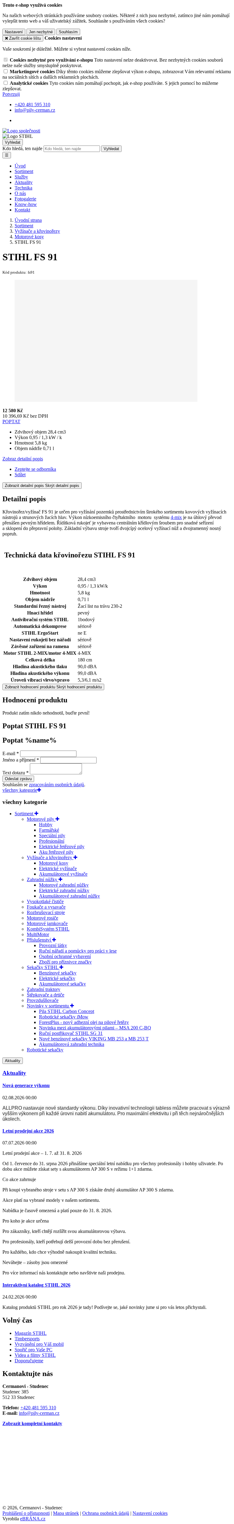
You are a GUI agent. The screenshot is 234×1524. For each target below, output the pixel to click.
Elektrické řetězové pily (61, 846)
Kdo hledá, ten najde (22, 148)
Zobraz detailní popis (22, 458)
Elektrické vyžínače (58, 868)
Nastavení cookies (150, 1513)
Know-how (26, 204)
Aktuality (24, 182)
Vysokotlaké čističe (45, 901)
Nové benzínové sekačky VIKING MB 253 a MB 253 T (94, 1038)
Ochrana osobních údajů (105, 1513)
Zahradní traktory (43, 989)
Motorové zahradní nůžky (64, 885)
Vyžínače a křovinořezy (50, 857)
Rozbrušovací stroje (46, 912)
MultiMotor (38, 934)
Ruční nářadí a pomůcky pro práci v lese (78, 950)
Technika (23, 187)
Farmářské (49, 830)
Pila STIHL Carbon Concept (66, 1011)
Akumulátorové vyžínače (63, 874)
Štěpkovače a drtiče (45, 994)
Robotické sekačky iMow (63, 1016)
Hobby (45, 824)
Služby (21, 176)
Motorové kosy (53, 863)
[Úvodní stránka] (21, 130)
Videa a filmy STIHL (35, 1355)
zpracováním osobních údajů (56, 784)
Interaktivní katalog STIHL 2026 (36, 1285)
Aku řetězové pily (56, 852)
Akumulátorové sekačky (62, 983)
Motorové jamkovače (47, 923)
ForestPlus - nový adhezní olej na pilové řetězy (84, 1022)
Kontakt (22, 209)
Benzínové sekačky (57, 972)
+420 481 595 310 (38, 1407)
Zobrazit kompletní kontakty (32, 1423)
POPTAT (11, 421)
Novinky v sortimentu (48, 1005)
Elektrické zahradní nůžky (64, 890)
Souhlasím (68, 32)
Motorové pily (41, 819)
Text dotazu (13, 772)
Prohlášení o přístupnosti (26, 1513)
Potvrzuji (11, 94)
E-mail (8, 753)
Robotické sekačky (45, 1049)
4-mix (176, 517)
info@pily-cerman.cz (39, 1413)
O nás (20, 193)
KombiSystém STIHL (48, 928)
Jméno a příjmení (18, 759)
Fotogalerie (25, 198)
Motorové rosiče (42, 918)
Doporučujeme (29, 1360)
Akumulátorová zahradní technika (71, 1044)
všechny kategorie (19, 790)
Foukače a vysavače (46, 907)
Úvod (20, 165)
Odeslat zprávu (18, 778)
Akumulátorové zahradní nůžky (69, 896)
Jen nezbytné (41, 32)
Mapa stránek (66, 1513)
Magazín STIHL (31, 1333)
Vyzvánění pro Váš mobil (39, 1344)
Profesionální (51, 841)
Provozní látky (53, 945)
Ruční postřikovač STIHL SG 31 (71, 1033)
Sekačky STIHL (43, 967)
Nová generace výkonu (26, 1085)
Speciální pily (52, 835)
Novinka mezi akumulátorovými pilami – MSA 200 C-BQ (95, 1027)
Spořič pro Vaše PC (33, 1349)
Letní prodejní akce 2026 (28, 1130)
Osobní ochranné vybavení (65, 956)
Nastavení (14, 32)
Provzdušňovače (42, 1000)
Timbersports (27, 1338)
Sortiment (24, 171)
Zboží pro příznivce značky (65, 961)
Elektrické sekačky (57, 978)
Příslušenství (39, 939)
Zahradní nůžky (42, 879)
